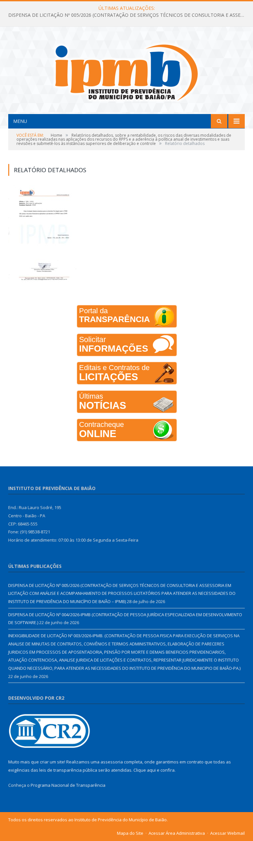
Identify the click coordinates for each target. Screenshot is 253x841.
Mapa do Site (130, 833)
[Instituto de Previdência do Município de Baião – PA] (126, 71)
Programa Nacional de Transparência (68, 785)
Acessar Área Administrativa (177, 833)
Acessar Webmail (227, 833)
